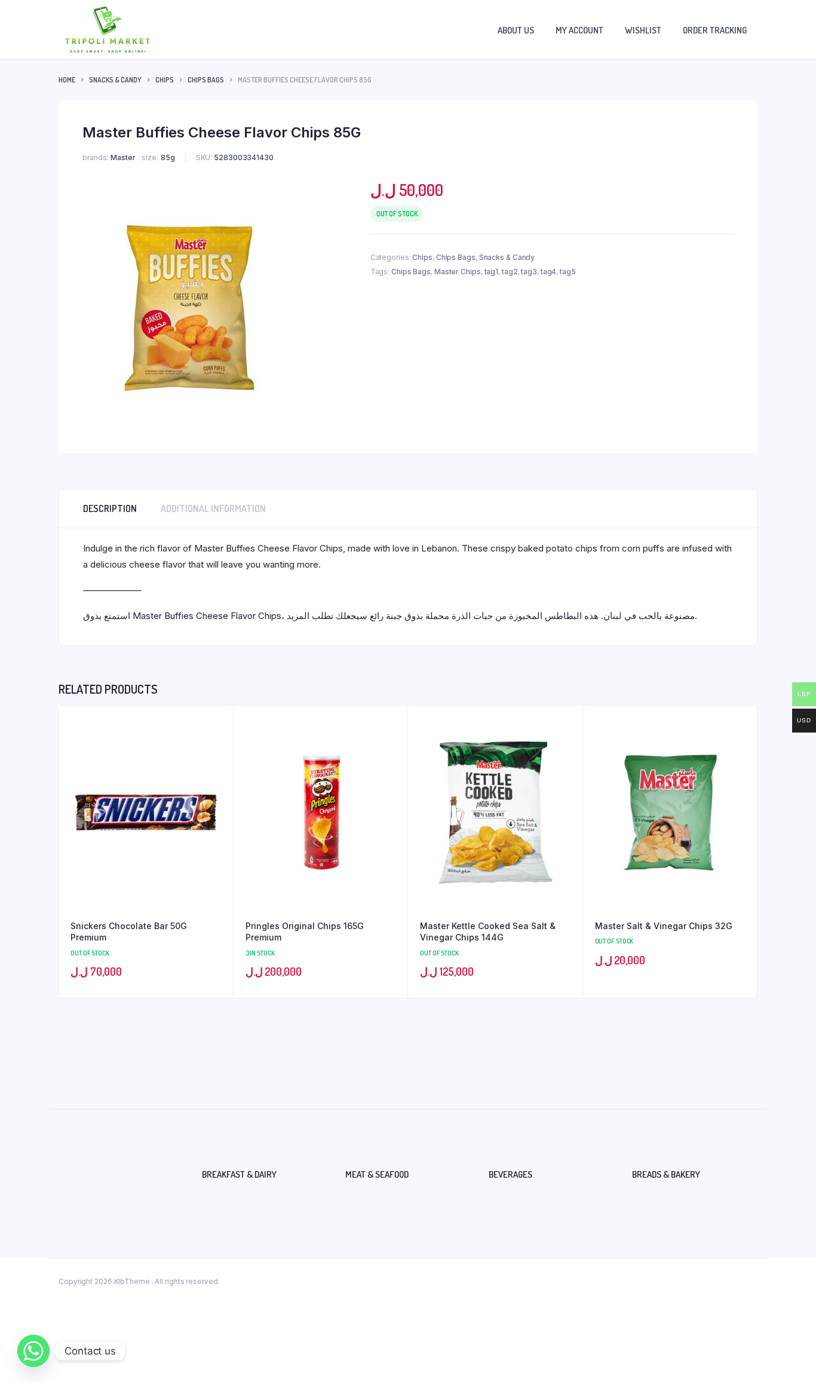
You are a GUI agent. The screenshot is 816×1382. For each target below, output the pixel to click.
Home (67, 79)
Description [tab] (110, 508)
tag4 (549, 271)
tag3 (529, 271)
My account (579, 30)
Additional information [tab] (213, 508)
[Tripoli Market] (108, 29)
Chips (164, 79)
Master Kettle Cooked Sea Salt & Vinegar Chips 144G (488, 932)
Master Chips (457, 271)
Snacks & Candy (115, 79)
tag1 (491, 271)
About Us (516, 30)
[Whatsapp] (33, 1351)
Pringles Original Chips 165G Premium (305, 932)
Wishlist (643, 30)
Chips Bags (206, 79)
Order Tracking (715, 30)
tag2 (510, 271)
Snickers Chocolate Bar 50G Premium (128, 932)
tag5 (568, 271)
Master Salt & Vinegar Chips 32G (663, 926)
